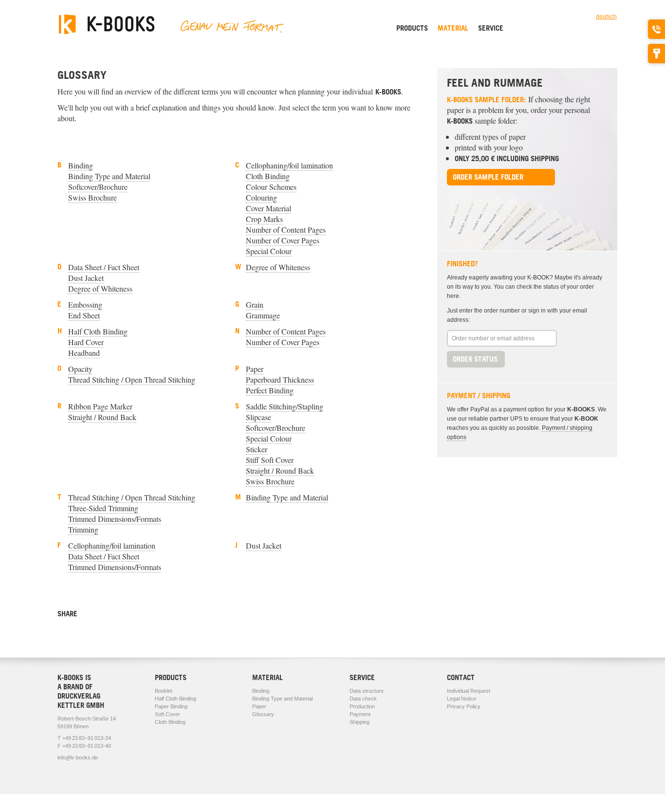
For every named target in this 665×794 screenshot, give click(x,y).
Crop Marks (264, 219)
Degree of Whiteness (100, 288)
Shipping (359, 722)
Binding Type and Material (109, 176)
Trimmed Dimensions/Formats (114, 519)
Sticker (256, 449)
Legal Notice (461, 699)
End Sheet (84, 315)
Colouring (261, 197)
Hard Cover (86, 342)
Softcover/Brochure (98, 187)
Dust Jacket (86, 278)
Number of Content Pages (286, 229)
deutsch (606, 16)
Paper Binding (171, 706)
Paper (254, 369)
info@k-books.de (77, 757)
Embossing (85, 304)
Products (412, 28)
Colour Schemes (271, 187)
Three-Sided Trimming (103, 508)
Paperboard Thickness (280, 379)
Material (453, 28)
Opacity (80, 369)
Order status (475, 359)
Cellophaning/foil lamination (289, 165)
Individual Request (468, 691)
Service (490, 28)
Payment (360, 714)
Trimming (83, 529)
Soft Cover (167, 714)
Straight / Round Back (102, 417)
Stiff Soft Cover (270, 460)
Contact (461, 677)
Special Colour (269, 251)
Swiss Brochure (92, 197)
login (656, 53)
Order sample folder (488, 177)
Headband (84, 353)
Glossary (263, 714)
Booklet (163, 691)
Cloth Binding (268, 176)
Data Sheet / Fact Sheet (103, 267)
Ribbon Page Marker (100, 406)
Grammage (263, 315)
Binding (80, 165)
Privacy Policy (463, 706)
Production (362, 706)
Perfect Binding (270, 390)
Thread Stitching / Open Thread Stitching (131, 379)
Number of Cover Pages (282, 240)
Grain (254, 304)
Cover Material (268, 208)
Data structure (367, 691)
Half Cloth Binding (98, 331)
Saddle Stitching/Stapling (284, 406)
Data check (363, 699)
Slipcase (258, 417)
